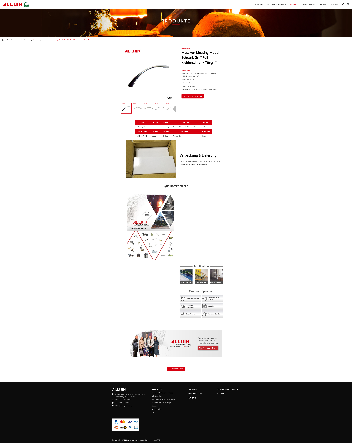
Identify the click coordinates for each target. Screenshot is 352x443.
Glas (153, 412)
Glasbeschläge (157, 396)
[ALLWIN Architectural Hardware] (16, 4)
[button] (174, 109)
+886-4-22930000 (124, 400)
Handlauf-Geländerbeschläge (162, 393)
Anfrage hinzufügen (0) (194, 96)
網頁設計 (158, 440)
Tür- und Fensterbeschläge (24, 40)
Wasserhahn (156, 409)
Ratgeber (323, 4)
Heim (3, 40)
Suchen (343, 4)
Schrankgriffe (39, 40)
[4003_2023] (148, 74)
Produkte (10, 40)
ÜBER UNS (259, 4)
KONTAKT (334, 4)
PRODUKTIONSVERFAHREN (276, 4)
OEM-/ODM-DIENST (309, 4)
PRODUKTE (294, 4)
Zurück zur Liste (177, 369)
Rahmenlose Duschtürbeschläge (163, 399)
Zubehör (155, 406)
